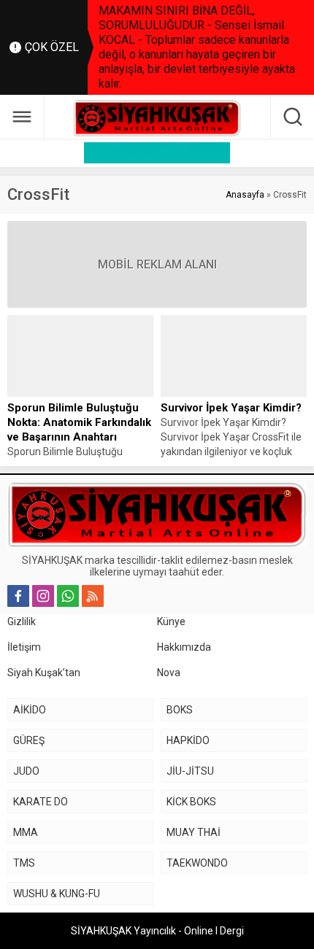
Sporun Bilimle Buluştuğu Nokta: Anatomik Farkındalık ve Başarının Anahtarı (79, 422)
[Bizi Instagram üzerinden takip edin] (43, 596)
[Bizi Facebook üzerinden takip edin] (18, 596)
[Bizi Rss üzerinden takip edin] (93, 596)
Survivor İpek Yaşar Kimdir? (231, 407)
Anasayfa (245, 195)
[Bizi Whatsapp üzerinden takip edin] (68, 596)
